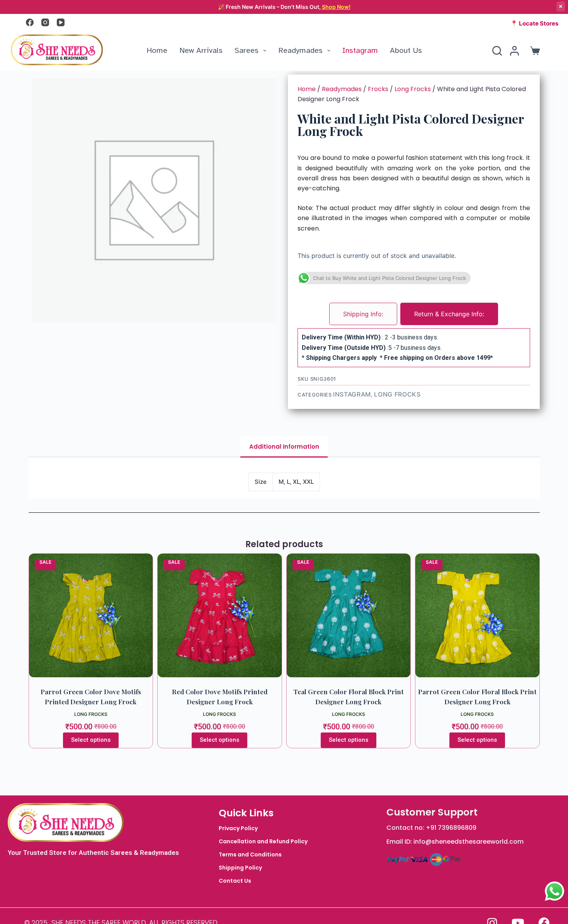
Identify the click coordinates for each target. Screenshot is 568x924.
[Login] (514, 51)
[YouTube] (61, 22)
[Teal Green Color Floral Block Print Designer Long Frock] (349, 616)
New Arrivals (201, 50)
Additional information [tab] (284, 447)
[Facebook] (30, 22)
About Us (406, 50)
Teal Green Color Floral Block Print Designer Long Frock (348, 696)
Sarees (246, 50)
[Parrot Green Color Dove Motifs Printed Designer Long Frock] (91, 616)
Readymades (300, 50)
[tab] (363, 314)
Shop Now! (336, 6)
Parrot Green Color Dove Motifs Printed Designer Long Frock (91, 696)
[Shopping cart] (533, 51)
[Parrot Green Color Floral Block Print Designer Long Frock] (477, 616)
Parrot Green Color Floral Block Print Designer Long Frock (477, 696)
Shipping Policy (240, 867)
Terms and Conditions (250, 854)
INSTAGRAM (352, 394)
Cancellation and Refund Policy (263, 841)
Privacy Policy (238, 828)
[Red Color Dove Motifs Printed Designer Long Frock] (220, 616)
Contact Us (235, 881)
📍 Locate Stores (534, 23)
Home (156, 50)
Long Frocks (413, 89)
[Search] (497, 51)
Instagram (360, 50)
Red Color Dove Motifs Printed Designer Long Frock (219, 696)
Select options (91, 739)
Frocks (378, 89)
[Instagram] (45, 22)
